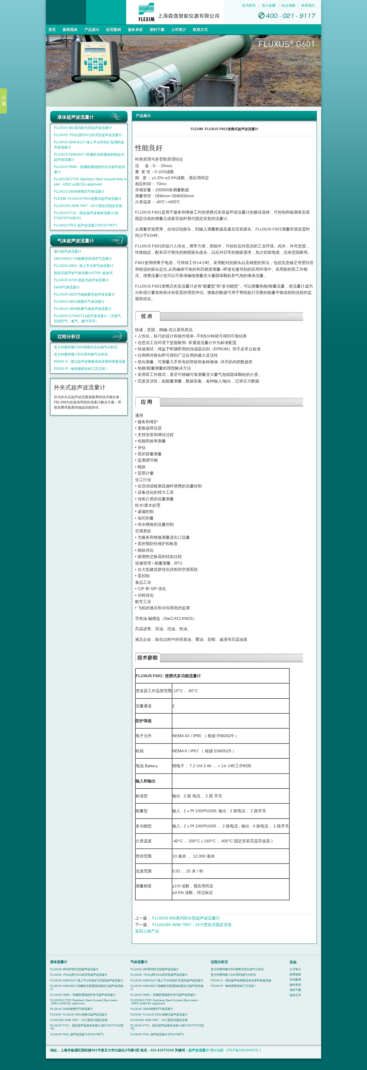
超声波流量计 (198, 1050)
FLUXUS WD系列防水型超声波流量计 (83, 128)
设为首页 (249, 5)
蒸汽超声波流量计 (67, 251)
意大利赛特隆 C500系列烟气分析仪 (81, 354)
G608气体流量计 (67, 287)
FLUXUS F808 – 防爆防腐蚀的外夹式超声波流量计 (83, 994)
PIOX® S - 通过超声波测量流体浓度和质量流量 (90, 362)
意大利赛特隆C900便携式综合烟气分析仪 (86, 347)
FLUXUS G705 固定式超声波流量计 (81, 280)
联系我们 (308, 5)
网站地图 (217, 1050)
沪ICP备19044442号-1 (243, 1050)
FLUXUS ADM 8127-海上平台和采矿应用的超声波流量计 (86, 980)
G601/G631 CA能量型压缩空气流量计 (83, 259)
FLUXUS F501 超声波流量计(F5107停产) (85, 225)
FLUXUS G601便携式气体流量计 (79, 302)
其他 (293, 961)
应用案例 (113, 29)
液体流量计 (58, 961)
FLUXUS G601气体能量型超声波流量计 (84, 294)
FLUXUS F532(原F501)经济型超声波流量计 (88, 135)
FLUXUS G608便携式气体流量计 (79, 192)
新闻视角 (70, 29)
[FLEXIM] (135, 23)
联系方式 (200, 29)
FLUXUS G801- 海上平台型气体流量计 (84, 266)
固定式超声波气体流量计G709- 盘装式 (83, 273)
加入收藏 (269, 5)
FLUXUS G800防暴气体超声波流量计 (83, 309)
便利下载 (157, 29)
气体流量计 (139, 961)
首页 (52, 29)
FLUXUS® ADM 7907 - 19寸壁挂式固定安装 (88, 206)
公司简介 (178, 29)
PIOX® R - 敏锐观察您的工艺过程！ (81, 369)
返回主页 (295, 995)
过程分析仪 (219, 961)
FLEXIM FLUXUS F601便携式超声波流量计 (88, 199)
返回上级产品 (147, 931)
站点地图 (288, 5)
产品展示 (92, 29)
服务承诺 (135, 29)
